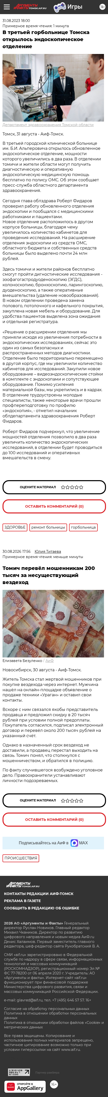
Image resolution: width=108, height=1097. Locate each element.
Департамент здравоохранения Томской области (48, 125)
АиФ (49, 660)
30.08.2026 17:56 (17, 551)
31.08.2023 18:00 (16, 20)
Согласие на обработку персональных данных (46, 1008)
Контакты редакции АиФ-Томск (38, 893)
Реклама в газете (22, 901)
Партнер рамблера (47, 1072)
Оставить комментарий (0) (54, 506)
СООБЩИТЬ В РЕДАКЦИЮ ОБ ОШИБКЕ (41, 908)
